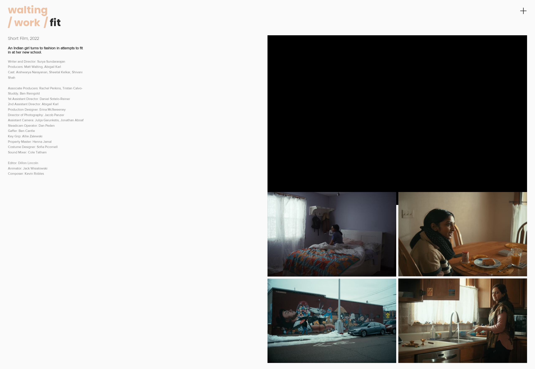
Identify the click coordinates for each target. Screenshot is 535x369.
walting (28, 10)
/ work (24, 23)
